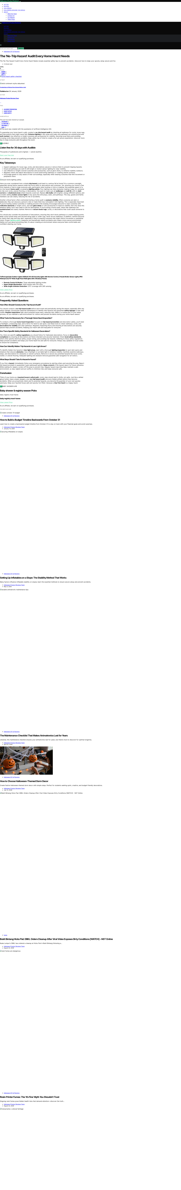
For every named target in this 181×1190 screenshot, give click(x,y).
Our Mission (11, 17)
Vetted (6, 4)
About (6, 12)
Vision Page (11, 19)
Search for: (3, 46)
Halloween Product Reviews (9, 1)
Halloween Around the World (14, 10)
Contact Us (11, 15)
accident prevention (10, 109)
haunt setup (8, 111)
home (5, 935)
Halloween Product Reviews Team (9, 98)
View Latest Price (6, 290)
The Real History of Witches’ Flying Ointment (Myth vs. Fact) (13, 87)
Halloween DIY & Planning (12, 51)
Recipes (6, 6)
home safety (8, 113)
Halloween (8, 8)
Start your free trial (7, 155)
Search (21, 48)
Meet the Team (12, 14)
